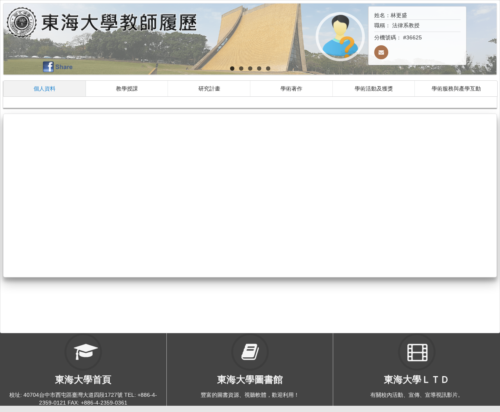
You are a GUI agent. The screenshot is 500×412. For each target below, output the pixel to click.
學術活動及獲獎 (374, 88)
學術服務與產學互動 (456, 88)
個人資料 (44, 88)
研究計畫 (209, 88)
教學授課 (127, 88)
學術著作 (291, 88)
